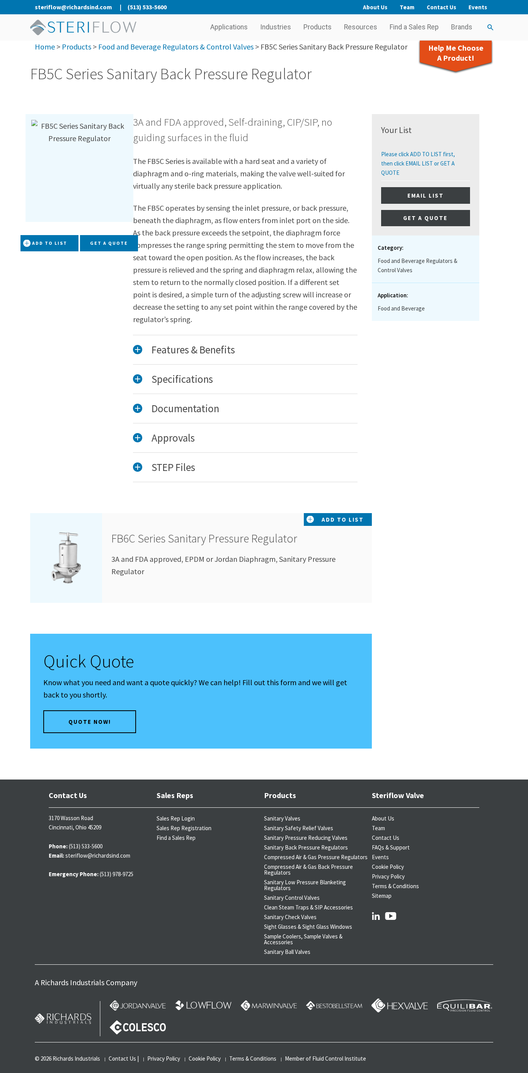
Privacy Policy (388, 876)
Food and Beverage (401, 308)
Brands (461, 27)
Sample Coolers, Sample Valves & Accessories (303, 939)
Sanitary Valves (282, 818)
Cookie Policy (388, 866)
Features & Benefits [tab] (193, 349)
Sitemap (382, 895)
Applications (229, 27)
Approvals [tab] (173, 437)
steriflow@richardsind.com (73, 7)
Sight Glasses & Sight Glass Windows (308, 926)
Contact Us (441, 7)
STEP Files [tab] (173, 467)
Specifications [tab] (182, 379)
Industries (275, 27)
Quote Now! (89, 721)
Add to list (49, 243)
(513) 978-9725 (116, 874)
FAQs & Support (391, 847)
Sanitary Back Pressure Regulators (306, 847)
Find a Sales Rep (414, 27)
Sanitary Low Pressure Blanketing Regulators (305, 885)
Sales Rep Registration (184, 828)
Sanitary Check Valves (290, 917)
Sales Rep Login (176, 818)
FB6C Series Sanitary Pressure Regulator (204, 538)
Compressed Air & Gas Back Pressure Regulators (308, 869)
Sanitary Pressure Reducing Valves (305, 837)
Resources (360, 27)
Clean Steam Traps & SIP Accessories (308, 907)
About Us (375, 7)
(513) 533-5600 (147, 7)
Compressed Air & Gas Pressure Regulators (316, 857)
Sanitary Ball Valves (287, 951)
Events (477, 7)
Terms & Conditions (395, 886)
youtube (391, 915)
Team (407, 7)
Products (317, 27)
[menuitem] (229, 27)
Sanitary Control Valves (292, 897)
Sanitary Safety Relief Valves (298, 828)
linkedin (376, 915)
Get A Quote (109, 243)
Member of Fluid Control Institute (325, 1058)
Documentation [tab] (185, 408)
